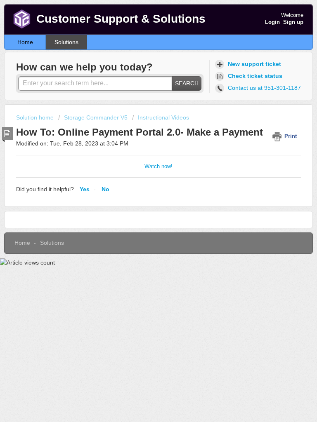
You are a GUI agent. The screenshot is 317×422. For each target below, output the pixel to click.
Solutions (66, 42)
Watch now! (158, 166)
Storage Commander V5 (96, 117)
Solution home (35, 117)
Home (25, 42)
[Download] (143, 204)
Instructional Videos (163, 117)
